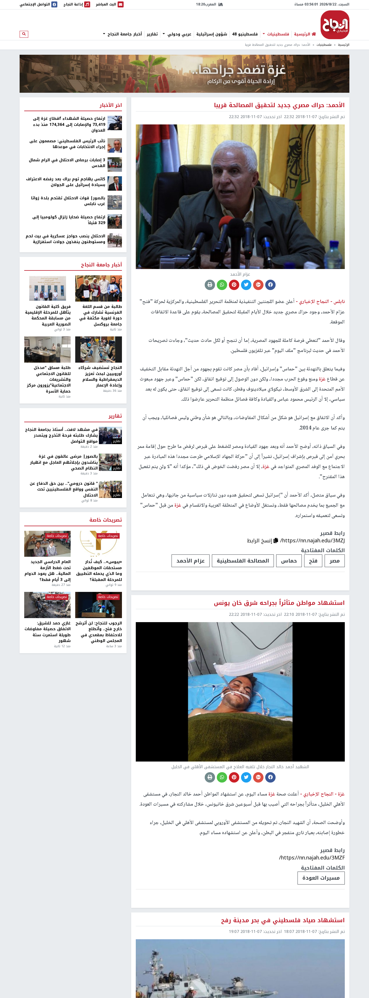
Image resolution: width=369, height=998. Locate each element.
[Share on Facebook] (270, 285)
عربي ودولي (178, 34)
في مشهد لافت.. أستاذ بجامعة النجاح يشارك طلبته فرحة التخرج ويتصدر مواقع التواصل (61, 435)
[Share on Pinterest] (234, 285)
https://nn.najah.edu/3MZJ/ (312, 540)
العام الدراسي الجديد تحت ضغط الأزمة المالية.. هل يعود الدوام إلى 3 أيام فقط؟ (48, 571)
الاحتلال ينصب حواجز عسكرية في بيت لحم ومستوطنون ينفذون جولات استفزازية (65, 239)
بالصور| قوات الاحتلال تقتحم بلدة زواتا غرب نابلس (68, 201)
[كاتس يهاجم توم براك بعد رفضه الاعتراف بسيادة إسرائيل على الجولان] (115, 183)
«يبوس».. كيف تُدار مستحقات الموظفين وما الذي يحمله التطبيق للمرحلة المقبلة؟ (99, 571)
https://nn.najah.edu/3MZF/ (312, 857)
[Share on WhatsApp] (222, 285)
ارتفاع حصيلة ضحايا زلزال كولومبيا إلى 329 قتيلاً (68, 220)
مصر (335, 561)
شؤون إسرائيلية (211, 34)
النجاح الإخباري (335, 24)
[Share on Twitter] (246, 285)
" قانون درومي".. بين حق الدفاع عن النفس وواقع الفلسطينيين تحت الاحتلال (64, 489)
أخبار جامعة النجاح (124, 34)
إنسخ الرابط (260, 540)
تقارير (152, 34)
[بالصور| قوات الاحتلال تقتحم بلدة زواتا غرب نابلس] (115, 202)
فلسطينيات (277, 34)
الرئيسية (343, 45)
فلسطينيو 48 (245, 34)
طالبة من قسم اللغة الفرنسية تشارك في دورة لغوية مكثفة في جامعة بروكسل (100, 315)
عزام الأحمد (190, 561)
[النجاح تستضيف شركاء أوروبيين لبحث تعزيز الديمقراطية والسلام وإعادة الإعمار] (98, 349)
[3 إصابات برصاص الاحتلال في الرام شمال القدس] (115, 164)
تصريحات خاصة (105, 520)
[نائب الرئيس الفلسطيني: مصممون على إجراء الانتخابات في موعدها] (115, 145)
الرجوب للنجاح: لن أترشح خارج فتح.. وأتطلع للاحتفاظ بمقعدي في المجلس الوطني (99, 632)
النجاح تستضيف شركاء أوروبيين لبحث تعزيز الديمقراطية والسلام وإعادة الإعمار (100, 377)
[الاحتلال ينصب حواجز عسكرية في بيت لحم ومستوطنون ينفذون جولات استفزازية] (115, 240)
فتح (313, 561)
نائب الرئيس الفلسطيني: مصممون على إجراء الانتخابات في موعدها (67, 144)
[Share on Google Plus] (258, 285)
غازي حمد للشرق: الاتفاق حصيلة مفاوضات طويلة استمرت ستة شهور (48, 632)
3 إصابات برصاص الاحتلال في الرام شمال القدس (67, 163)
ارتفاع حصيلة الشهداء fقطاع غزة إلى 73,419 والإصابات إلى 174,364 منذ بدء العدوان (69, 124)
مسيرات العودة (321, 878)
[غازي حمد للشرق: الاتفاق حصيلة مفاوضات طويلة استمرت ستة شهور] (47, 605)
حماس (289, 561)
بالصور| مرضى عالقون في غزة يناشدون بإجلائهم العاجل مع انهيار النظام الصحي (64, 462)
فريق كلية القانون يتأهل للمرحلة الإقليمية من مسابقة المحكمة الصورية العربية (48, 315)
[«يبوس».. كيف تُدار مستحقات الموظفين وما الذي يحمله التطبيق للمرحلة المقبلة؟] (98, 544)
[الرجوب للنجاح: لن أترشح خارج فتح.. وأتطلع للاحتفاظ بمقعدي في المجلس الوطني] (98, 605)
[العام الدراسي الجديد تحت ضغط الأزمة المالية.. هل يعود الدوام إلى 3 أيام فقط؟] (47, 544)
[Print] (210, 285)
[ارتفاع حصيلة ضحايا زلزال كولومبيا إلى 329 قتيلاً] (115, 221)
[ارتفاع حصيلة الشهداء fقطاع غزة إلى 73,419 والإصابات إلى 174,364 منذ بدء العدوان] (115, 122)
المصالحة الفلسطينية (243, 561)
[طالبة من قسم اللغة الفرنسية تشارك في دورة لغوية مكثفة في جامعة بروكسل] (98, 288)
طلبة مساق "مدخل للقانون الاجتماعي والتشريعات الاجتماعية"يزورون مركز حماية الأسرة (49, 379)
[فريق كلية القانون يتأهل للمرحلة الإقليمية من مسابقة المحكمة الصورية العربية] (47, 288)
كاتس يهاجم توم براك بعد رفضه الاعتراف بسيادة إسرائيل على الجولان (65, 182)
